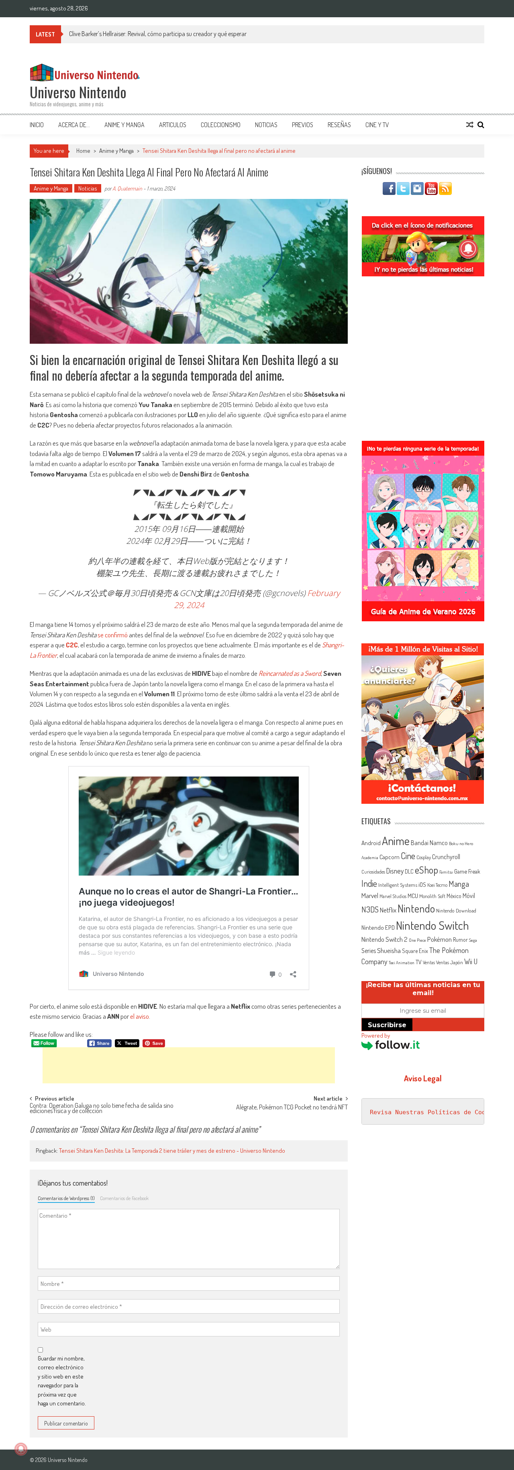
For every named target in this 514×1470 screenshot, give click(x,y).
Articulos (172, 125)
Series (368, 951)
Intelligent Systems (397, 884)
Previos (302, 125)
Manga (459, 883)
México (454, 895)
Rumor (460, 939)
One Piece (417, 940)
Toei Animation (401, 962)
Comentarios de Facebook (124, 1198)
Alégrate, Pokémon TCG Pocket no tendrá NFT (292, 1108)
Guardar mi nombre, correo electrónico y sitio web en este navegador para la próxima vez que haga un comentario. (62, 1380)
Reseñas (339, 125)
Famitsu (446, 872)
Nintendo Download (456, 910)
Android (371, 843)
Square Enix (415, 950)
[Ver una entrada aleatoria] (469, 124)
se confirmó (113, 635)
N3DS (370, 909)
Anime (396, 840)
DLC (409, 871)
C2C (72, 645)
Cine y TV (377, 125)
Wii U (470, 961)
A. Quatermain (127, 188)
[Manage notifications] (20, 1449)
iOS (422, 884)
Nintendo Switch (432, 925)
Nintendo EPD (378, 927)
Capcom (389, 857)
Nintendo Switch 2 (384, 939)
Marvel (369, 895)
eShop (426, 870)
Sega (473, 940)
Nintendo (416, 908)
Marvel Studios (392, 896)
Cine (408, 855)
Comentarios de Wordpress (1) (66, 1198)
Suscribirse (387, 1025)
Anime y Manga (124, 125)
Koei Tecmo (437, 885)
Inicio (37, 125)
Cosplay (423, 857)
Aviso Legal (423, 1078)
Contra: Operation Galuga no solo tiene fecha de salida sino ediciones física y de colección (101, 1109)
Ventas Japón (449, 962)
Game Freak (467, 871)
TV (419, 962)
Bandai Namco (429, 843)
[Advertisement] (189, 1065)
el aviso (139, 1016)
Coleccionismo (221, 125)
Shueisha (389, 950)
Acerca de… (74, 125)
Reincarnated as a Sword (290, 673)
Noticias (266, 125)
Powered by (375, 1035)
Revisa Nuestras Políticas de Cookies (435, 1112)
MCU (413, 896)
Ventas (429, 962)
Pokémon (439, 939)
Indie (369, 883)
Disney (395, 870)
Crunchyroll (446, 857)
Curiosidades (373, 872)
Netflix (388, 909)
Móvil (469, 896)
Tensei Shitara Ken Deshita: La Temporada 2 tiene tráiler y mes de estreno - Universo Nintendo (172, 1150)
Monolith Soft (432, 896)
